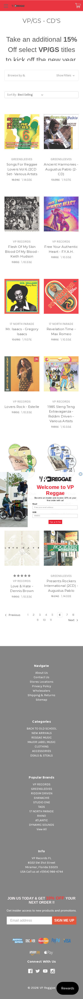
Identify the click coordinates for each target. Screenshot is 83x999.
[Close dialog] (80, 474)
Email (35, 504)
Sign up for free (55, 522)
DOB (34, 512)
